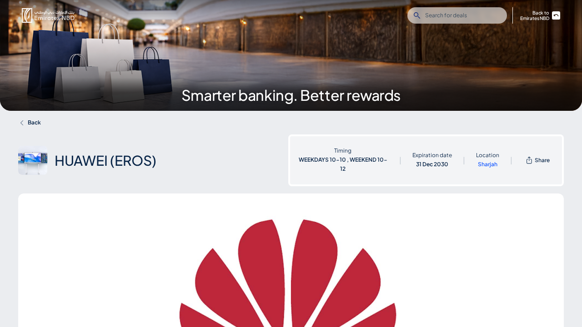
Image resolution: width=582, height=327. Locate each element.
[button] (48, 15)
